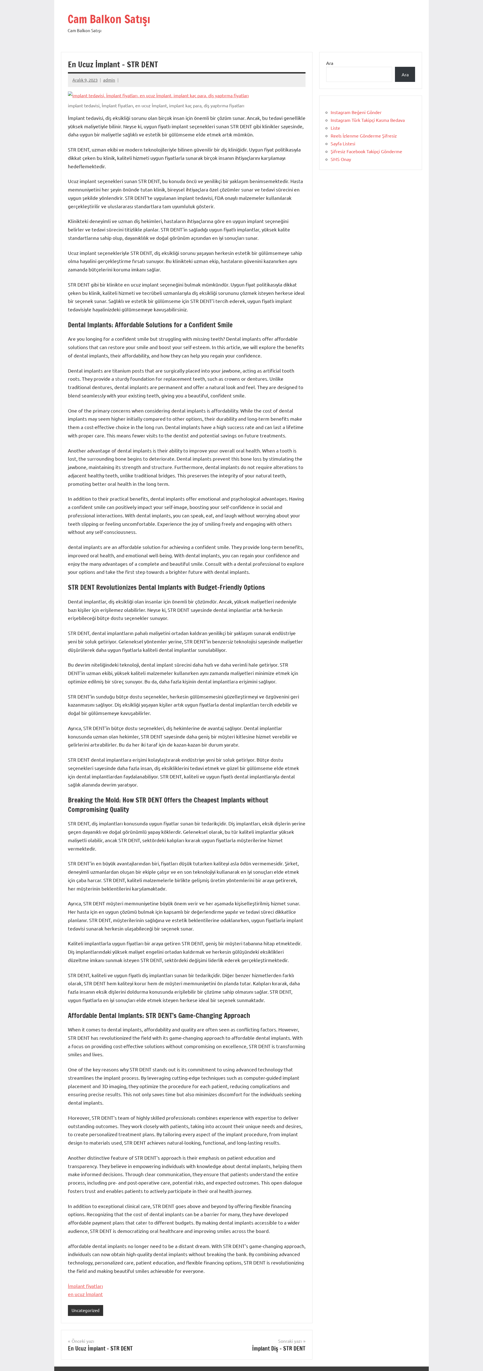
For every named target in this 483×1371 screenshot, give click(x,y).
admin (109, 79)
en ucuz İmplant (85, 1294)
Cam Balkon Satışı (109, 19)
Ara (329, 63)
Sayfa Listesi (343, 143)
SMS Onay (341, 159)
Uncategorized (86, 1310)
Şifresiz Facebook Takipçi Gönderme (366, 151)
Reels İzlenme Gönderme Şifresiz (364, 135)
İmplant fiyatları (85, 1286)
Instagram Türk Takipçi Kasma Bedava (368, 120)
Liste (335, 128)
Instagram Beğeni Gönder (356, 112)
